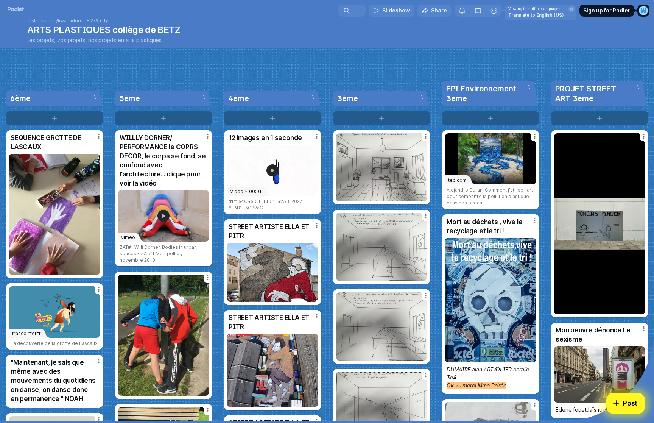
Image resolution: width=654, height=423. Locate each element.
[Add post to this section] (54, 118)
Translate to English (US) (536, 15)
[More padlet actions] (493, 11)
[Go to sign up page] (643, 11)
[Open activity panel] (462, 11)
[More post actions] (99, 136)
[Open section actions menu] (95, 97)
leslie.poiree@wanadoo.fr (56, 20)
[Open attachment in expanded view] (54, 214)
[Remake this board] (478, 11)
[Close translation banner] (571, 9)
